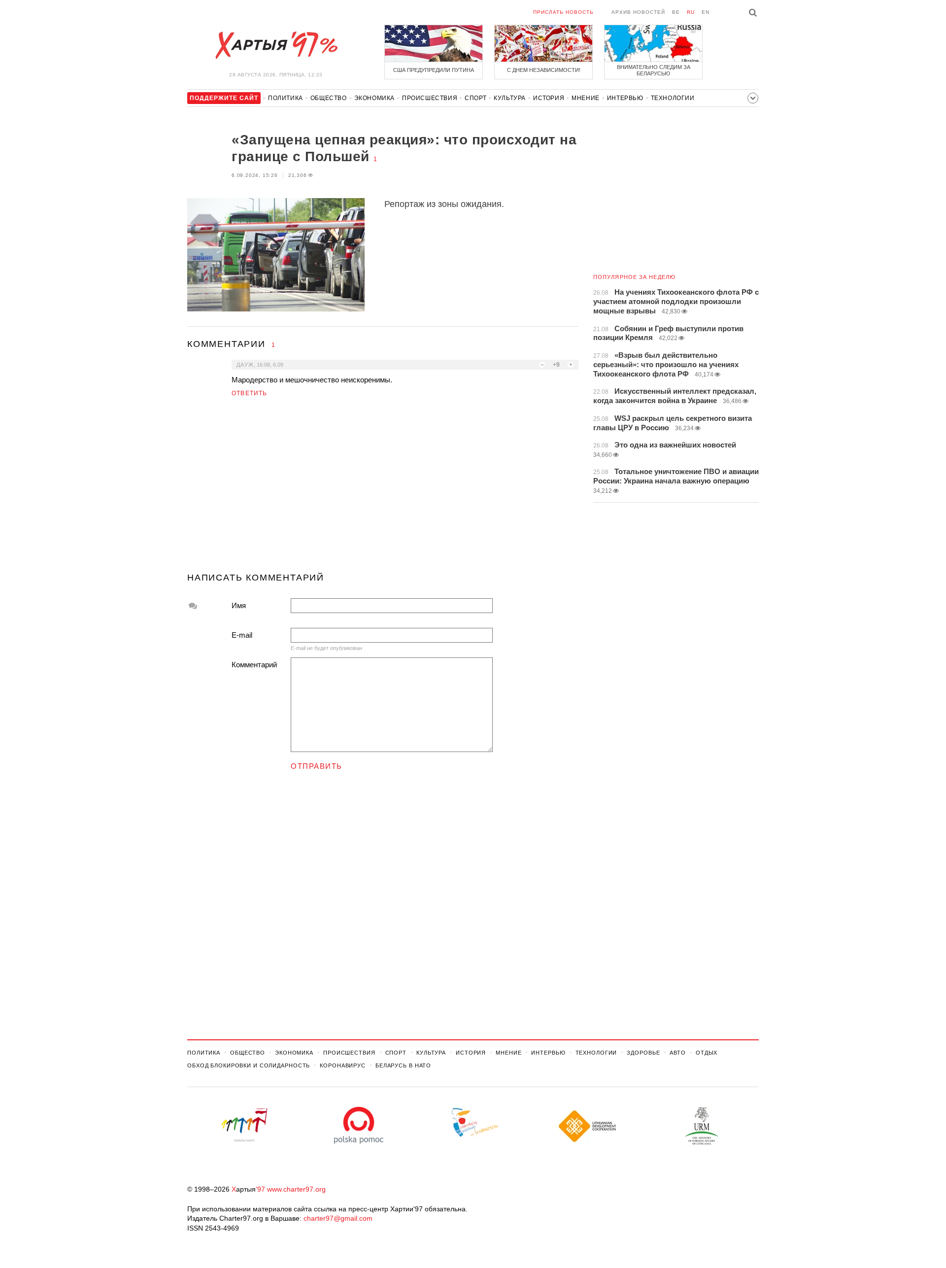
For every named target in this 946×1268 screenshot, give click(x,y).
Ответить (250, 393)
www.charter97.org (296, 1189)
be (676, 12)
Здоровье (643, 1053)
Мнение (586, 98)
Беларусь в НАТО (403, 1065)
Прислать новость (563, 12)
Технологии (673, 98)
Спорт (475, 98)
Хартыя (276, 45)
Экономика (374, 98)
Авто (678, 1053)
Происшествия (429, 98)
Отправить (316, 766)
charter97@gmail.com (338, 1218)
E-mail (242, 635)
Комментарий (254, 664)
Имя (239, 605)
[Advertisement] (382, 489)
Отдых (706, 1053)
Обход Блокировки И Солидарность (248, 1065)
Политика (285, 98)
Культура (510, 98)
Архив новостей (638, 12)
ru (691, 12)
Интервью (625, 98)
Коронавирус (343, 1065)
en (706, 12)
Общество (328, 98)
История (548, 98)
